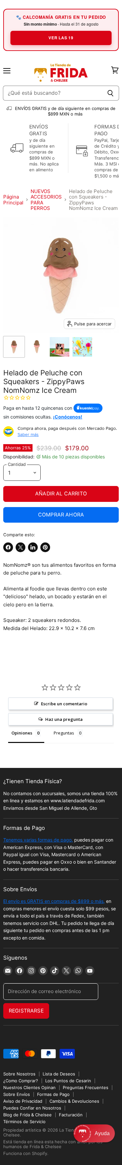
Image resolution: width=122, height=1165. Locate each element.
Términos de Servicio (24, 1121)
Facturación (71, 1114)
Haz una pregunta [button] (64, 719)
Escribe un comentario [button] (64, 704)
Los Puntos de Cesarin (68, 1080)
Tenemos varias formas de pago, (38, 840)
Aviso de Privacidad (22, 1101)
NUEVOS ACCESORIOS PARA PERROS (46, 199)
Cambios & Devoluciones (74, 1101)
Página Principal (13, 199)
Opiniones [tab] (21, 733)
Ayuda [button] (102, 1133)
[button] (94, 1133)
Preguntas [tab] (64, 733)
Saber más (28, 434)
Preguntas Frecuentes (85, 1087)
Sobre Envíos (16, 1094)
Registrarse (26, 1011)
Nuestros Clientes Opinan (29, 1087)
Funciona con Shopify (25, 1153)
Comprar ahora (61, 515)
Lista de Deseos (59, 1073)
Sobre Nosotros (19, 1073)
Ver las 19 (60, 38)
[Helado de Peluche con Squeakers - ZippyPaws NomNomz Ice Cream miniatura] (14, 346)
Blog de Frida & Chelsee (27, 1114)
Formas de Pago (53, 1094)
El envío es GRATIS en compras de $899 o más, (54, 901)
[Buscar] (110, 93)
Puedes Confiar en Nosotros (32, 1107)
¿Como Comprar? (20, 1080)
